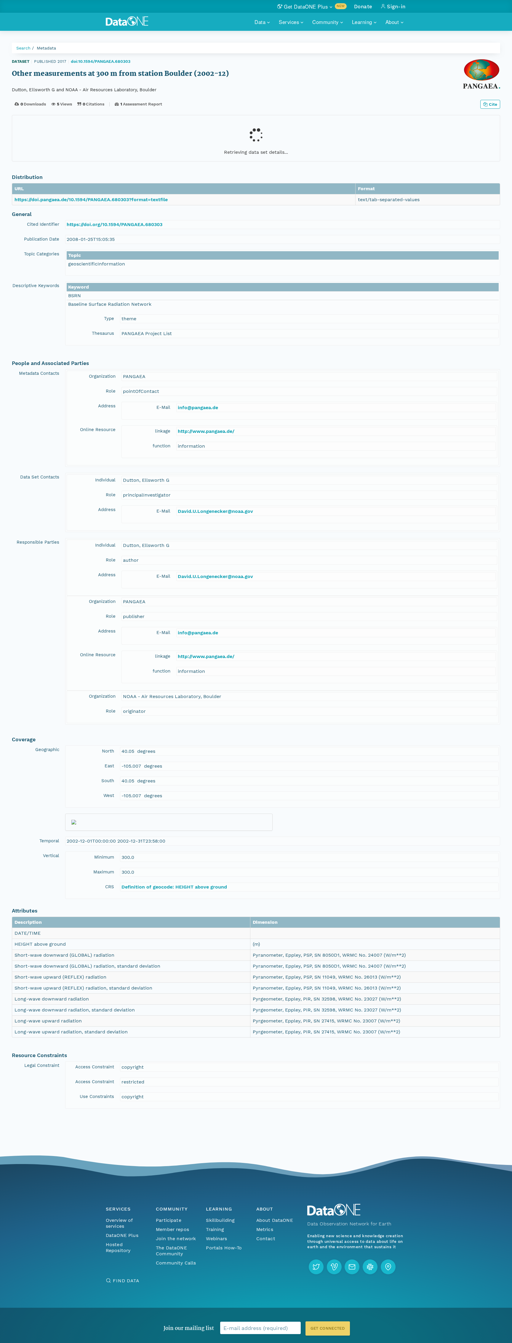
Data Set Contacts (39, 477)
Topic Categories (41, 254)
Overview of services (119, 1223)
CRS (109, 886)
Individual (105, 480)
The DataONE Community (171, 1250)
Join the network (176, 1238)
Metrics (264, 1229)
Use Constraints (97, 1096)
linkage (162, 431)
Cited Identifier (43, 224)
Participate (168, 1220)
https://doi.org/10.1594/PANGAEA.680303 (114, 224)
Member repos (172, 1229)
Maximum (103, 872)
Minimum (104, 857)
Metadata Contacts (39, 373)
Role (111, 391)
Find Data (126, 1280)
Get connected (328, 1328)
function (161, 446)
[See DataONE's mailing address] (388, 1266)
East (109, 766)
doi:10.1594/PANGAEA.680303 (100, 61)
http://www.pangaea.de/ (206, 431)
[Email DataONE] (352, 1266)
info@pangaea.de (198, 407)
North (108, 751)
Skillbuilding (220, 1220)
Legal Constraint (41, 1065)
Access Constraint (94, 1067)
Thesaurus (103, 333)
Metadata (46, 48)
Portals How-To (224, 1248)
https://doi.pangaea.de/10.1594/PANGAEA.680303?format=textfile (91, 199)
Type (109, 318)
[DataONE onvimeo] (334, 1266)
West (108, 795)
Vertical (51, 855)
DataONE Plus (122, 1235)
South (107, 780)
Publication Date (41, 239)
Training (215, 1229)
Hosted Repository (118, 1247)
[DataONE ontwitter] (316, 1266)
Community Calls (176, 1263)
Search (23, 48)
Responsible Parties (38, 542)
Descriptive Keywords (35, 285)
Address (107, 406)
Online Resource (98, 429)
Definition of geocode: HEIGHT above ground (174, 887)
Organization (102, 376)
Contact (265, 1238)
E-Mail (163, 407)
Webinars (216, 1238)
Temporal (49, 840)
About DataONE (274, 1220)
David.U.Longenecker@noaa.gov (215, 511)
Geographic (47, 749)
